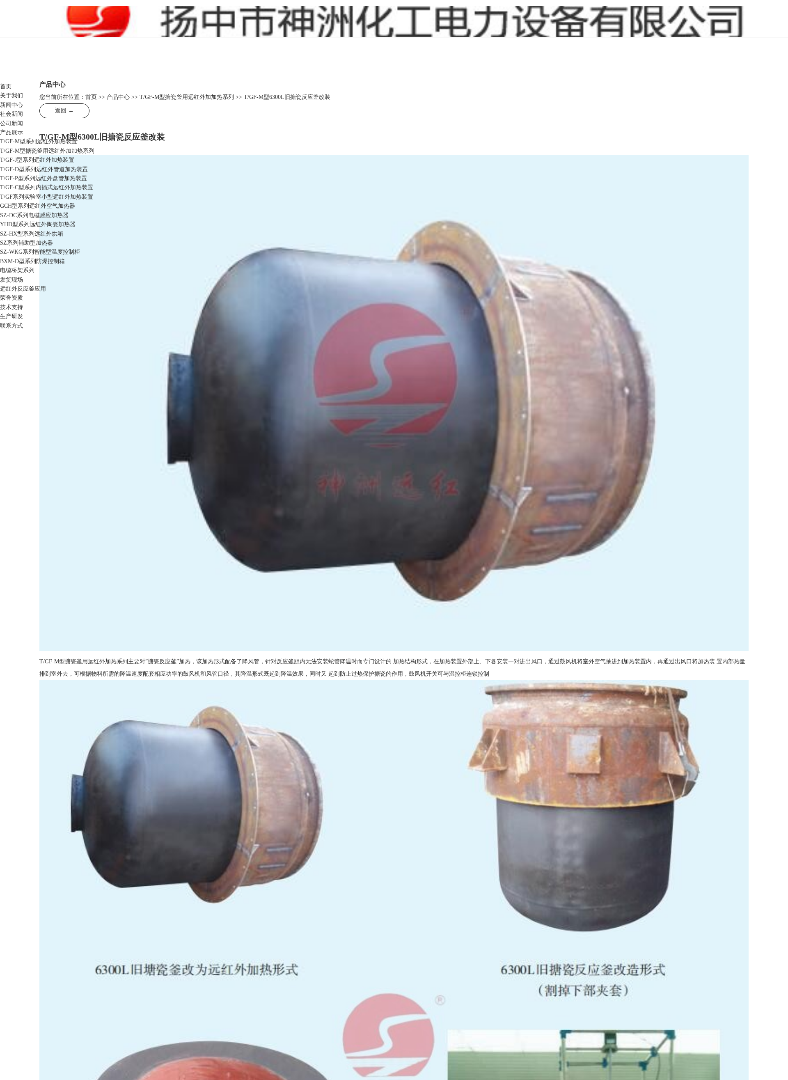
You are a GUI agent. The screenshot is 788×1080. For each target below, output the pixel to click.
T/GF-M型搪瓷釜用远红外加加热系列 (47, 151)
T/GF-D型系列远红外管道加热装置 (44, 169)
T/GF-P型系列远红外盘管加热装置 (43, 178)
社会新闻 (11, 114)
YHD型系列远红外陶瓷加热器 (38, 224)
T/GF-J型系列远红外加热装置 (37, 160)
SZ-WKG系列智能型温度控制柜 (40, 252)
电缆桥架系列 (17, 270)
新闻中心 (11, 105)
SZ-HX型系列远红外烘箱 (31, 234)
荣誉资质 (11, 298)
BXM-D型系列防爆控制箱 (32, 261)
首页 (5, 86)
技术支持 (11, 307)
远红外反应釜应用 (23, 289)
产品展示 (11, 132)
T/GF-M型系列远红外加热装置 (38, 141)
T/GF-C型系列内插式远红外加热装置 (46, 187)
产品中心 (118, 97)
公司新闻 (11, 123)
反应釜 (146, 25)
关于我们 (11, 95)
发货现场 (11, 280)
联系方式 (11, 326)
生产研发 (11, 316)
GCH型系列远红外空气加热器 (37, 206)
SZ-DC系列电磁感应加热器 (34, 215)
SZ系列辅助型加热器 (26, 243)
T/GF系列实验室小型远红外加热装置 (46, 197)
